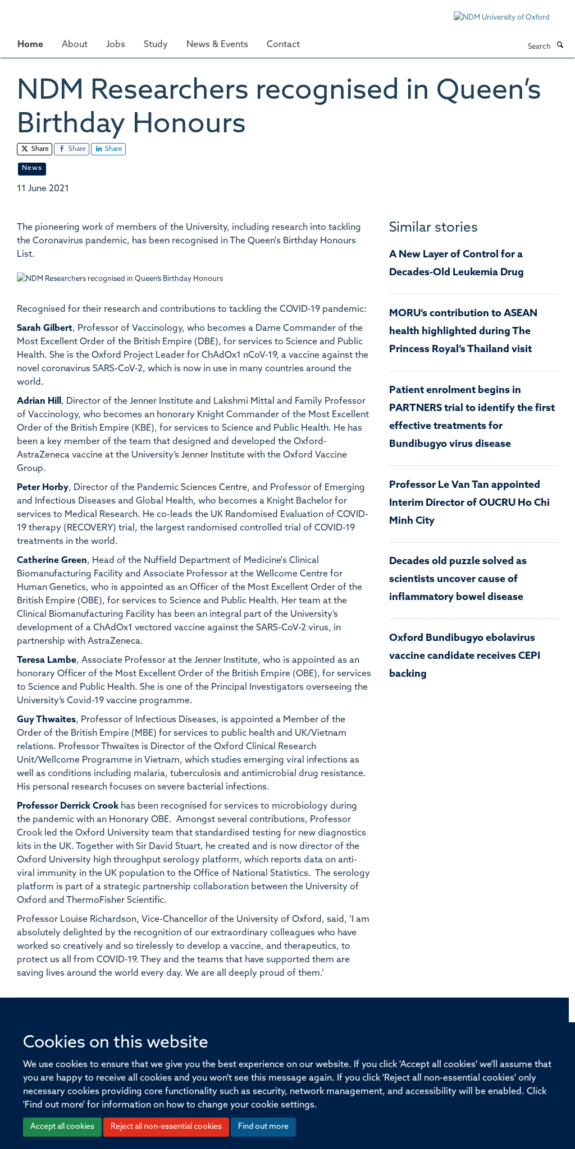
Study (156, 44)
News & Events (217, 44)
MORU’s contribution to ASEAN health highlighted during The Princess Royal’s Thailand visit (463, 332)
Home (30, 44)
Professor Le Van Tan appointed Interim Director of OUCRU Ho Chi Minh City (469, 504)
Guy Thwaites (46, 720)
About (75, 44)
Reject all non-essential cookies (166, 1127)
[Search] (560, 46)
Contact (283, 44)
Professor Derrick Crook (67, 806)
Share (39, 149)
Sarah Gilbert (44, 328)
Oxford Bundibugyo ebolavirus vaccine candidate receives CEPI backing (464, 657)
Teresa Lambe (46, 660)
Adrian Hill (39, 401)
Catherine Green (52, 560)
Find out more (263, 1127)
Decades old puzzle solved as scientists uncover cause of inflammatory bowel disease (458, 580)
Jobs (115, 44)
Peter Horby (43, 487)
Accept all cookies (62, 1127)
